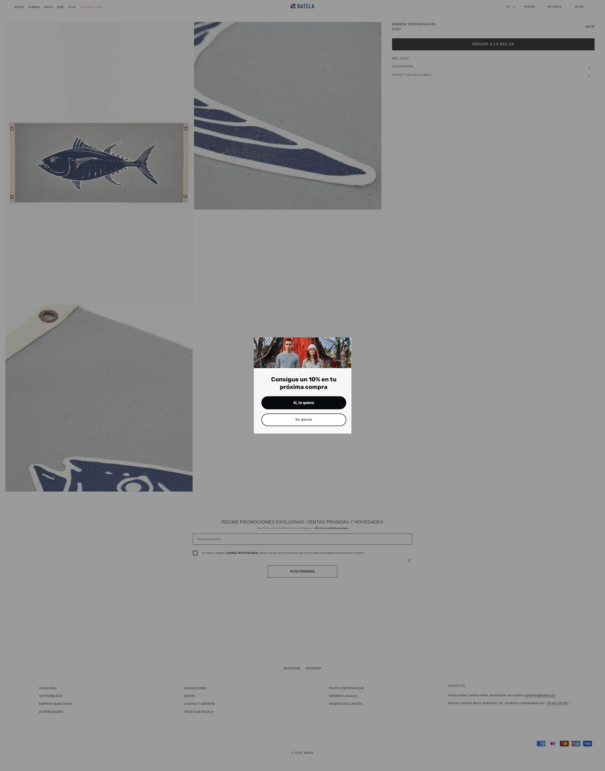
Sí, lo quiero (303, 403)
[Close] (345, 343)
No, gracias (303, 420)
